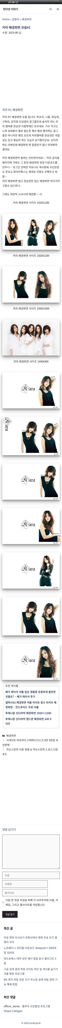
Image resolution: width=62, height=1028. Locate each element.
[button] (50, 9)
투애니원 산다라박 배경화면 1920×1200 (28, 713)
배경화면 (27, 19)
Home (5, 19)
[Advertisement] (31, 69)
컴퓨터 (15, 19)
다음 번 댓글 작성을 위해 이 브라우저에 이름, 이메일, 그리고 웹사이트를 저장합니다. (32, 902)
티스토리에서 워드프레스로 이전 (36, 2)
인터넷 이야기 (10, 9)
